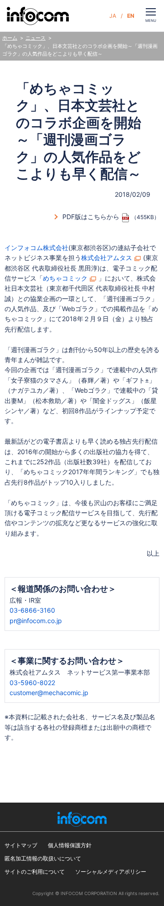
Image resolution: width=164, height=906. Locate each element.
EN (130, 15)
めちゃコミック (65, 278)
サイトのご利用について (35, 871)
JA (112, 15)
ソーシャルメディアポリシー (110, 871)
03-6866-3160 (32, 610)
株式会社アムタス (106, 257)
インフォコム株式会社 (36, 247)
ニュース (36, 38)
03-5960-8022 (32, 682)
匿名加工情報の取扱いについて (43, 858)
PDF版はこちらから (90, 216)
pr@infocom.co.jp (36, 620)
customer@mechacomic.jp (49, 692)
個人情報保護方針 (70, 845)
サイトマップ (21, 845)
